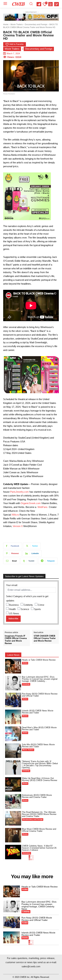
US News (14, 613)
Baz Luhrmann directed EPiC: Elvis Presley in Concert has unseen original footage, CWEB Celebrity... (39, 679)
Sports (37, 609)
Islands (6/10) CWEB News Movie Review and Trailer (37, 711)
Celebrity (28, 604)
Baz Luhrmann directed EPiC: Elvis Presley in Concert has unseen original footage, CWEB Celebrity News (38, 905)
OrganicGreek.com (31, 503)
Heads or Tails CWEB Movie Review (38, 660)
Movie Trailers (16, 24)
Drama (25, 716)
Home (5, 24)
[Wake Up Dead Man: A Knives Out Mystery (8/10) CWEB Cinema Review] (13, 784)
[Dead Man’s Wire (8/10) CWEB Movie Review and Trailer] (13, 733)
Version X (18, 526)
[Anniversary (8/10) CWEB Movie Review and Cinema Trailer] (13, 801)
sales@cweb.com (31, 966)
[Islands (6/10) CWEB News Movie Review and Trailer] (13, 717)
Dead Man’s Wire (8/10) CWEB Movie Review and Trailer (39, 728)
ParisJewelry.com (19, 491)
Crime (41, 604)
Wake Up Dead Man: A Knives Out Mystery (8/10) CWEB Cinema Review (39, 779)
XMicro (15, 514)
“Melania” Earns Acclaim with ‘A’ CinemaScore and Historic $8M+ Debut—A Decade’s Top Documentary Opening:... (40, 764)
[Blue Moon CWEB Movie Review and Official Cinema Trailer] (13, 835)
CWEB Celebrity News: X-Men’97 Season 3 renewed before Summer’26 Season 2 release (39, 848)
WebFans (43, 507)
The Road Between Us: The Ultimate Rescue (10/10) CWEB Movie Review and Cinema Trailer (39, 814)
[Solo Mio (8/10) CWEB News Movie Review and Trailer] (13, 750)
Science (25, 609)
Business (14, 604)
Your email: (12, 585)
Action (25, 663)
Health (12, 609)
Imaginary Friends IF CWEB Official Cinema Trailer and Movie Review (16, 640)
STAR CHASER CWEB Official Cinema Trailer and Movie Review (45, 638)
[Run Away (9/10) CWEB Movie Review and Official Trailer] (13, 700)
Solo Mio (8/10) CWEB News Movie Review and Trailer (38, 745)
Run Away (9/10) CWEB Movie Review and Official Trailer (39, 695)
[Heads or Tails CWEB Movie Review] (13, 666)
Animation (26, 853)
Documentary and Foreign (36, 24)
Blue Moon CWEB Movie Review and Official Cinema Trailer (39, 830)
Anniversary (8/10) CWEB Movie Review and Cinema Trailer (37, 796)
